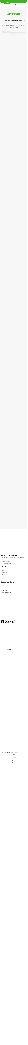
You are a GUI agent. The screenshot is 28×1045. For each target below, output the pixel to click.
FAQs (3, 665)
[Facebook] (2, 882)
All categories (5, 652)
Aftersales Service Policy (7, 654)
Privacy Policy (5, 668)
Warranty (4, 672)
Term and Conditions (6, 670)
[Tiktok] (13, 882)
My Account (4, 661)
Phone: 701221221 (6, 638)
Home (3, 645)
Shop (3, 647)
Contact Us (4, 656)
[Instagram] (10, 882)
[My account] (24, 4)
